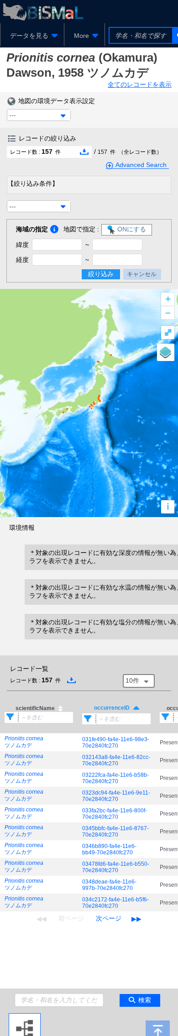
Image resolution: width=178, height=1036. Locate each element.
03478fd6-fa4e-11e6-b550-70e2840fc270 (115, 867)
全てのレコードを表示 (140, 84)
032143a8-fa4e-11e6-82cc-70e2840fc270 (116, 760)
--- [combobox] (12, 115)
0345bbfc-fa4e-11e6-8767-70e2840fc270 (115, 831)
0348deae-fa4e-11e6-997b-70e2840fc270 (109, 885)
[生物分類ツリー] (25, 1016)
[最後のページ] (136, 918)
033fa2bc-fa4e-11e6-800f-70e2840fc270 (114, 813)
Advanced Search (141, 164)
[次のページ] (108, 919)
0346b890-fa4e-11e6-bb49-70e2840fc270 (109, 849)
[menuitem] (32, 35)
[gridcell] (39, 742)
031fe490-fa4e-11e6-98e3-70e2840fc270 (115, 742)
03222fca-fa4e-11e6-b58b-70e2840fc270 (115, 778)
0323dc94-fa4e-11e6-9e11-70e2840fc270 (116, 796)
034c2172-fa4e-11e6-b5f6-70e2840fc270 (115, 902)
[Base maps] (165, 352)
